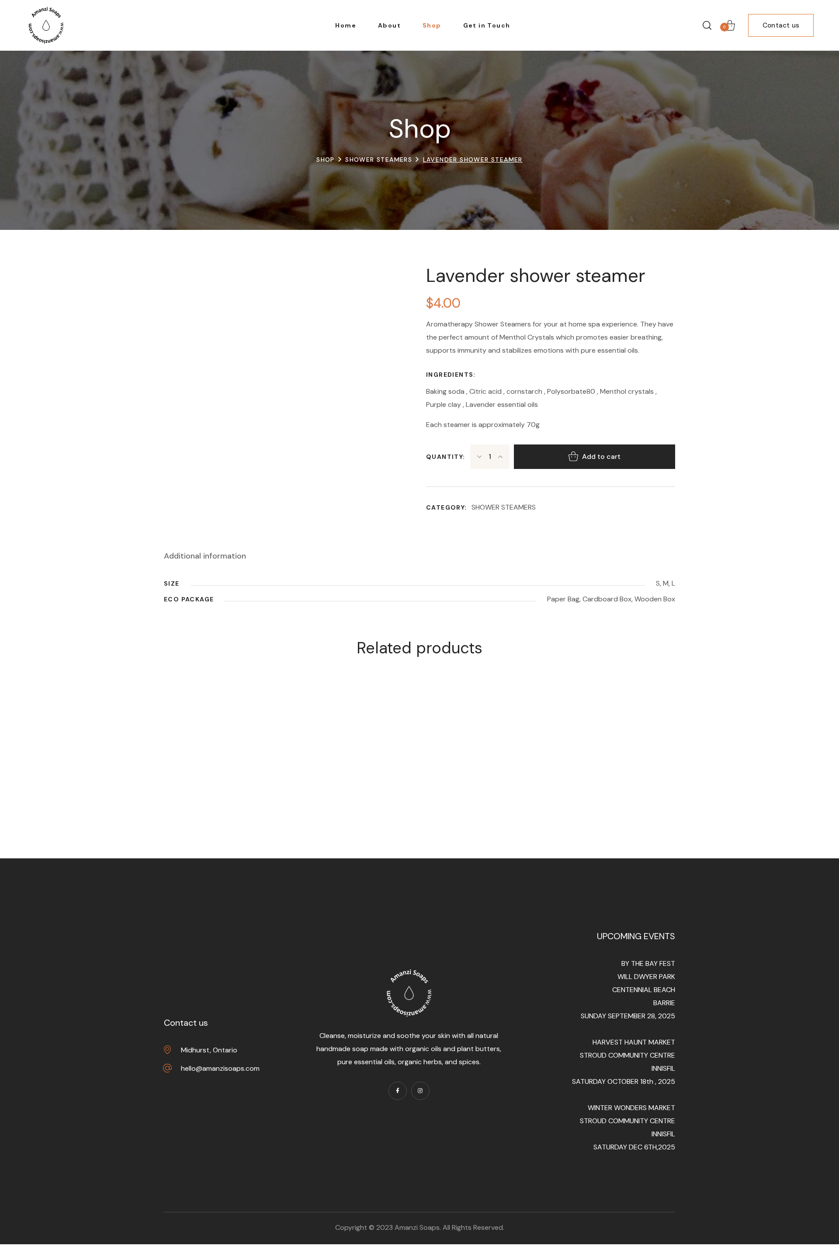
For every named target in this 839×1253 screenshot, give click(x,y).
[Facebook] (397, 1091)
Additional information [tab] (205, 556)
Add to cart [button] (365, 768)
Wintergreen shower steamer (472, 802)
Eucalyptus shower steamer (243, 802)
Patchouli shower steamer (357, 802)
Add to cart (601, 456)
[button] (707, 25)
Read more (250, 768)
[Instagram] (420, 1091)
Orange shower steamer (587, 802)
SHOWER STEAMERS (378, 159)
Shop (325, 159)
